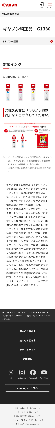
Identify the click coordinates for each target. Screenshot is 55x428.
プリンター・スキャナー (38, 312)
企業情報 (27, 359)
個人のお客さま (10, 14)
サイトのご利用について (28, 412)
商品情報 (21, 312)
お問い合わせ (20, 408)
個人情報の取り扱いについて (28, 416)
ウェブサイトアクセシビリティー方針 (28, 420)
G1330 (40, 315)
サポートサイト (28, 349)
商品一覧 (31, 315)
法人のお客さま (28, 340)
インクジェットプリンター (13, 315)
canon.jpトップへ (27, 388)
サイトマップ (34, 408)
